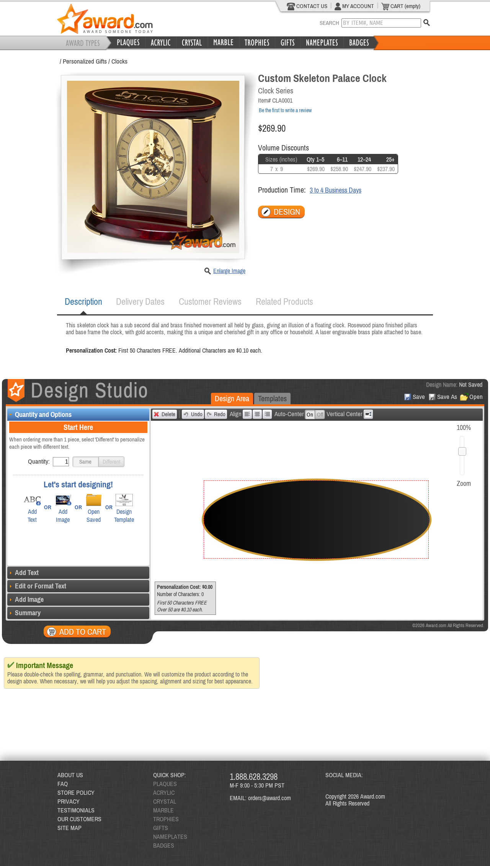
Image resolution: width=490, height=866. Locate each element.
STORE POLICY (76, 792)
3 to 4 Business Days (335, 190)
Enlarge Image (229, 270)
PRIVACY (68, 801)
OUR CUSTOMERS (79, 818)
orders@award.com (269, 797)
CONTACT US (311, 6)
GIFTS (160, 827)
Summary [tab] (28, 613)
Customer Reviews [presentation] (210, 301)
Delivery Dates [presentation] (140, 301)
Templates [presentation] (272, 398)
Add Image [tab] (29, 599)
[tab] (83, 302)
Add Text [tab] (27, 573)
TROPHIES (166, 818)
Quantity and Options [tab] (43, 414)
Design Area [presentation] (232, 398)
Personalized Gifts (85, 61)
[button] (85, 461)
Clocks (119, 61)
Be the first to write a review (285, 110)
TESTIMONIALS (76, 810)
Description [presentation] (83, 301)
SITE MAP (69, 827)
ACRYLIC (164, 792)
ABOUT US (70, 774)
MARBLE (163, 810)
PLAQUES (165, 783)
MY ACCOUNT (357, 6)
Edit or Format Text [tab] (40, 586)
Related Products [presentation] (284, 301)
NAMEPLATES (170, 836)
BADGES (163, 845)
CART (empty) (404, 6)
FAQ (62, 783)
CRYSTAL (164, 801)
